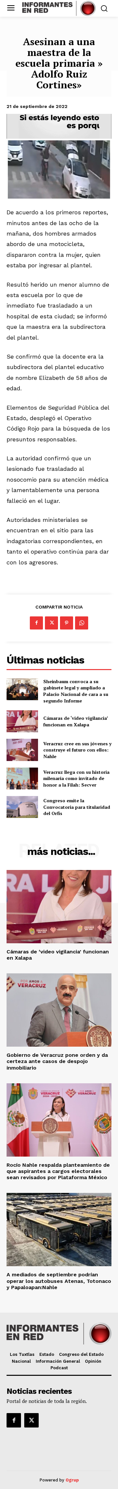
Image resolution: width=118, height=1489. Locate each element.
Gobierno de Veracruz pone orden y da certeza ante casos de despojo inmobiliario (57, 1061)
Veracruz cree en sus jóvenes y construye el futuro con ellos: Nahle (77, 749)
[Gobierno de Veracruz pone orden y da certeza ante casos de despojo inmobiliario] (59, 1010)
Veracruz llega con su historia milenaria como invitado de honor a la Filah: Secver (76, 778)
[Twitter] (51, 622)
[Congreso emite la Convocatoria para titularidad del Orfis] (22, 807)
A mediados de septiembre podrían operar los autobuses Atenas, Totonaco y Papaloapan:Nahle (59, 1280)
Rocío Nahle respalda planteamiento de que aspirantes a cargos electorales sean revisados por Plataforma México (58, 1171)
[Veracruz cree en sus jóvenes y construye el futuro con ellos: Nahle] (22, 750)
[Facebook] (36, 622)
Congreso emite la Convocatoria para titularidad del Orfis (76, 806)
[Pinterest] (66, 622)
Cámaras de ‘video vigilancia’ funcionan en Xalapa (75, 721)
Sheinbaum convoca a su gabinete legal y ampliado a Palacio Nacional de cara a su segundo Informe (75, 691)
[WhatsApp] (81, 622)
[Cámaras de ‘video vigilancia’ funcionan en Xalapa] (22, 721)
